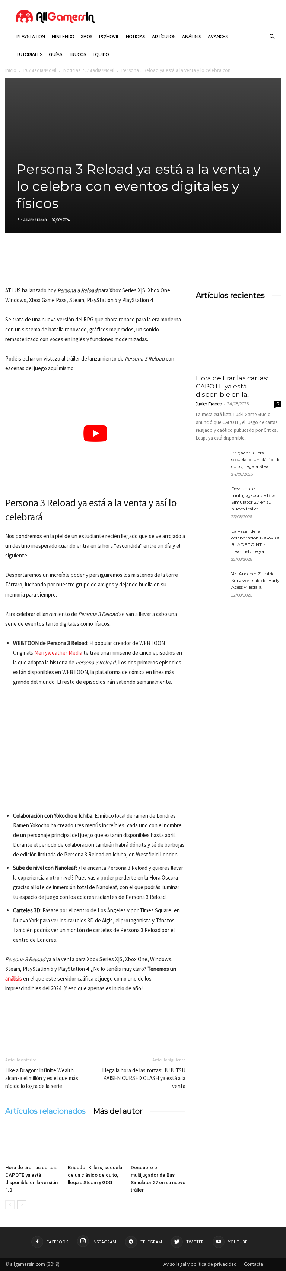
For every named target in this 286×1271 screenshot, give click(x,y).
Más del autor (118, 1111)
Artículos (163, 36)
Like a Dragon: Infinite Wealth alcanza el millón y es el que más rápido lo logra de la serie (41, 1078)
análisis (13, 978)
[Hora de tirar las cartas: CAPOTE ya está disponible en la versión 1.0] (32, 1142)
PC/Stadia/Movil (39, 70)
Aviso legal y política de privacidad (200, 1264)
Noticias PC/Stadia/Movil (88, 70)
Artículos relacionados (45, 1111)
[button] (272, 36)
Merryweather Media (58, 652)
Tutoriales (29, 54)
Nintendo (63, 36)
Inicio (10, 70)
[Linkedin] (46, 264)
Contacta (253, 1264)
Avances (218, 36)
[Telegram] (81, 264)
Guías (55, 54)
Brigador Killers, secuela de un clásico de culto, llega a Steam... (255, 459)
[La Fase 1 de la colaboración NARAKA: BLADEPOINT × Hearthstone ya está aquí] (211, 538)
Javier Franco (35, 219)
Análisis (191, 36)
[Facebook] (12, 264)
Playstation (30, 36)
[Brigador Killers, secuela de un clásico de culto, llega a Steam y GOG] (95, 1142)
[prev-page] (10, 1204)
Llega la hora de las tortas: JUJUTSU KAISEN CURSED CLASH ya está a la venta (143, 1078)
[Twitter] (29, 264)
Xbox (86, 36)
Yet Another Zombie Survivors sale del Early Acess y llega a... (255, 580)
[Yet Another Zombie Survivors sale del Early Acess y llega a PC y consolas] (211, 580)
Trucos (77, 54)
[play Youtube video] (95, 433)
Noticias (135, 36)
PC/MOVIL (109, 36)
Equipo (101, 54)
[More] (99, 264)
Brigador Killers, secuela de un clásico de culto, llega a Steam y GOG (95, 1175)
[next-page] (21, 1204)
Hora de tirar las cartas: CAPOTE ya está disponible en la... (232, 386)
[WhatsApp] (64, 264)
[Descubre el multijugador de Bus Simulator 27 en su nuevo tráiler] (158, 1142)
